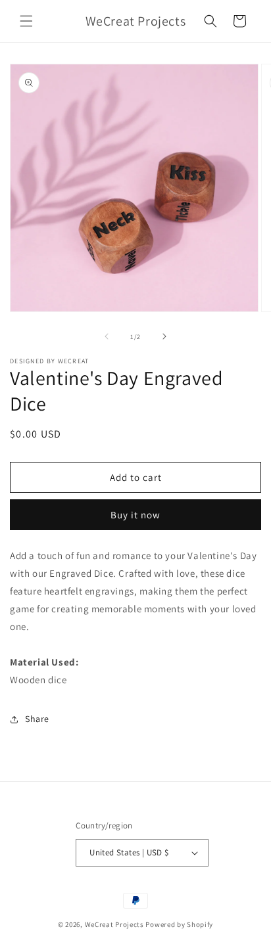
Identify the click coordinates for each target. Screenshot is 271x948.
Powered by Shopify (179, 924)
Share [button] (37, 719)
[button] (26, 21)
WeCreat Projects (114, 924)
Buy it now (135, 514)
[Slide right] (164, 336)
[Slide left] (106, 336)
